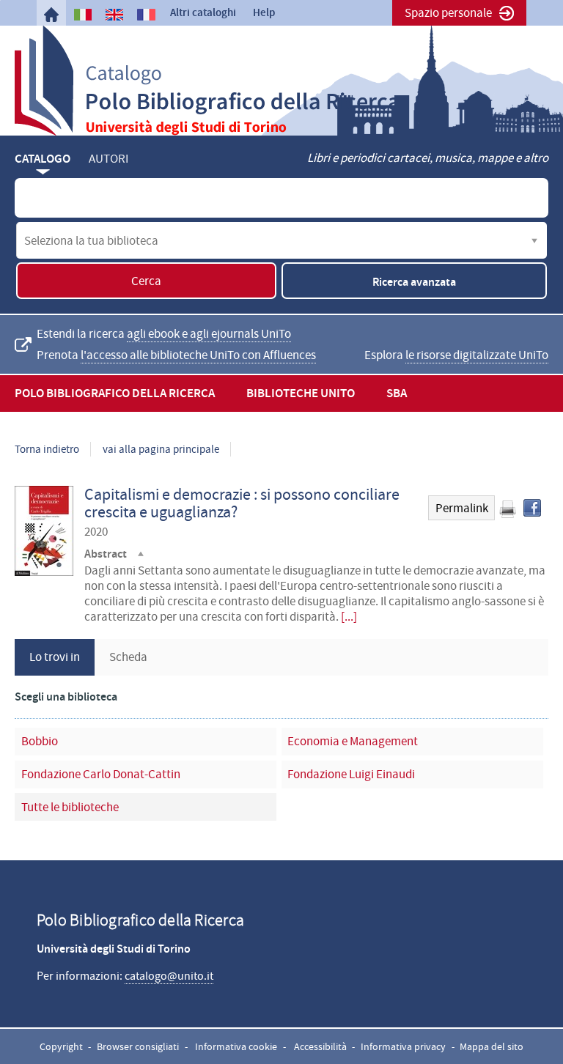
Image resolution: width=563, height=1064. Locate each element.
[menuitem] (51, 14)
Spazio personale (448, 13)
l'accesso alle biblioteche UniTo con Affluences (198, 355)
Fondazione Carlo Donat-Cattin (100, 774)
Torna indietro (47, 449)
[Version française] (146, 14)
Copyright (61, 1046)
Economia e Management (352, 741)
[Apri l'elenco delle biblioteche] (534, 240)
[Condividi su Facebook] (532, 508)
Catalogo (42, 158)
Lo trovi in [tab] (54, 657)
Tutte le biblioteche (70, 807)
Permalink (461, 508)
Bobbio (39, 741)
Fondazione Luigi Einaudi (351, 774)
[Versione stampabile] (507, 509)
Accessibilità (320, 1046)
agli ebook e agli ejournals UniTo (209, 333)
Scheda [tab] (128, 657)
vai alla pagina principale (161, 449)
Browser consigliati (138, 1046)
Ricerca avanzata (414, 281)
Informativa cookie (236, 1046)
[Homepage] (51, 14)
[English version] (114, 14)
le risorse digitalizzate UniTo (476, 355)
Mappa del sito (491, 1046)
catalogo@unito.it (169, 976)
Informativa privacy (403, 1046)
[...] (349, 616)
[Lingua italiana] (82, 14)
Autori (108, 158)
